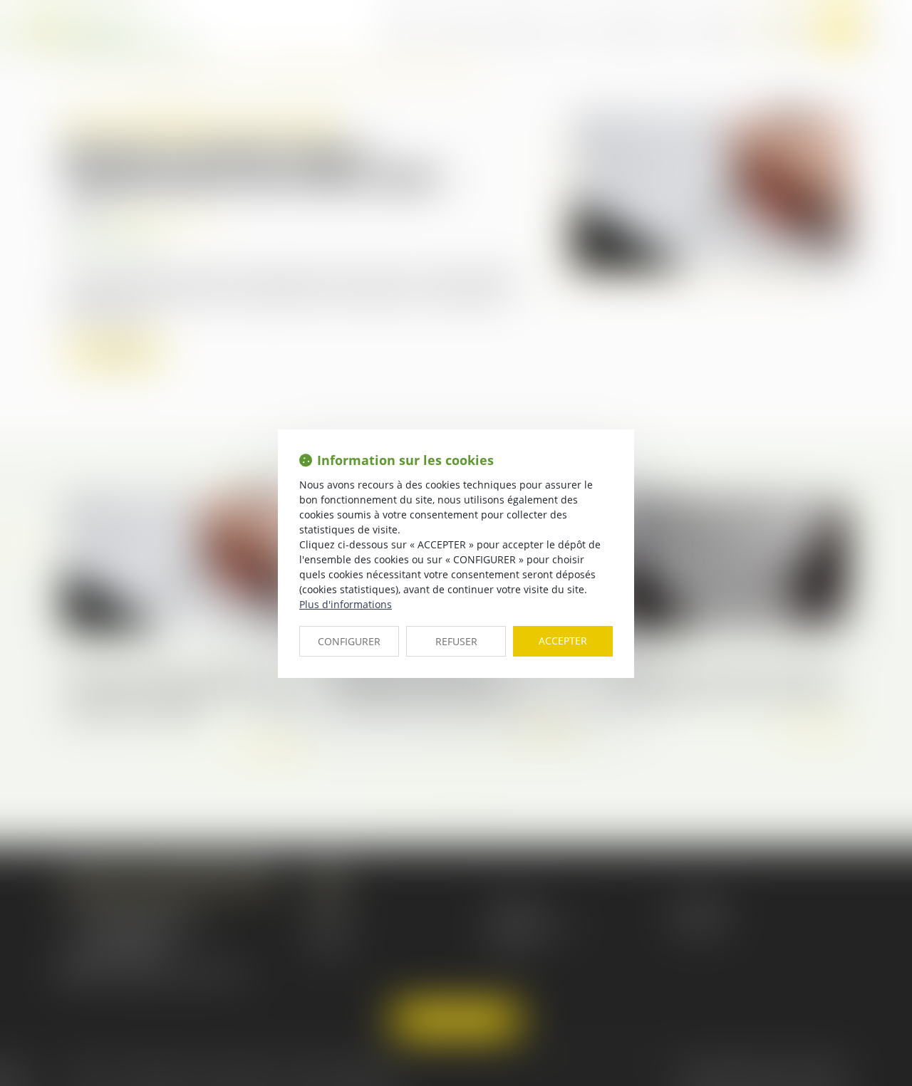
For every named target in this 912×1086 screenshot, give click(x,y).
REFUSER (456, 641)
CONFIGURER (349, 641)
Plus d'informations (345, 604)
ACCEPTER (563, 640)
